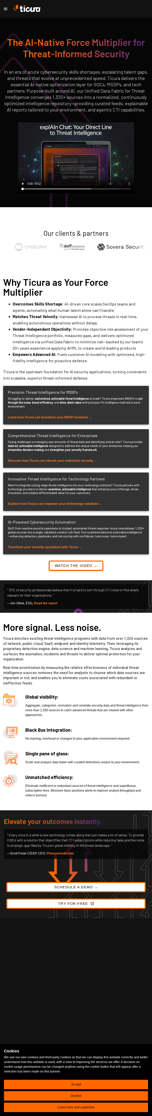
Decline (76, 1095)
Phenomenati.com (60, 853)
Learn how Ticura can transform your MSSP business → (50, 417)
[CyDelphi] (20, 247)
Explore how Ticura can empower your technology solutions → (55, 503)
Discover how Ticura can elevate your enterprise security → (52, 460)
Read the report (45, 603)
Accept (76, 1084)
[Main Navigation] (5, 9)
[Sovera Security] (111, 247)
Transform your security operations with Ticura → (45, 547)
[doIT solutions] (61, 247)
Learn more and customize (76, 1107)
